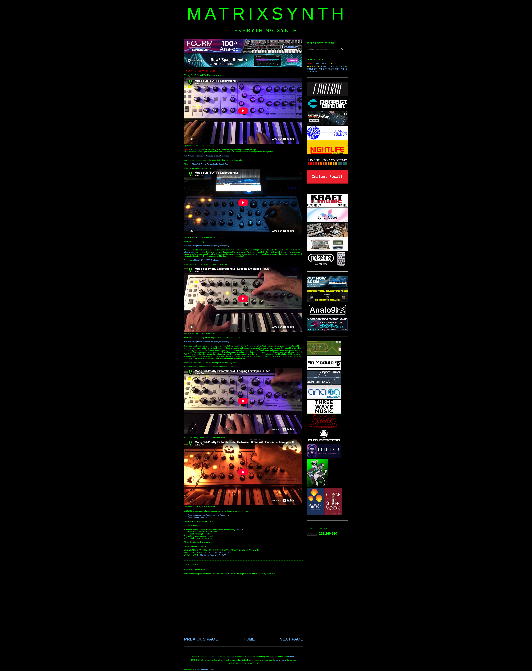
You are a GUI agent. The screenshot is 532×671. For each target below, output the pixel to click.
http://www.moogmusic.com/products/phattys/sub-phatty (206, 156)
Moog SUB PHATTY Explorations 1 (208, 260)
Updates (213, 555)
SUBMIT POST (320, 64)
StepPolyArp (189, 252)
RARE (332, 66)
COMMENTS (312, 69)
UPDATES (324, 66)
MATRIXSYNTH (267, 13)
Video (222, 555)
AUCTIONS (341, 66)
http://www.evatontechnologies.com (198, 517)
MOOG (203, 555)
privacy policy (281, 660)
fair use (291, 657)
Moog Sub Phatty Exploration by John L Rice (210, 164)
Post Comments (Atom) (204, 670)
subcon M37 (240, 530)
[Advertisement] (327, 586)
